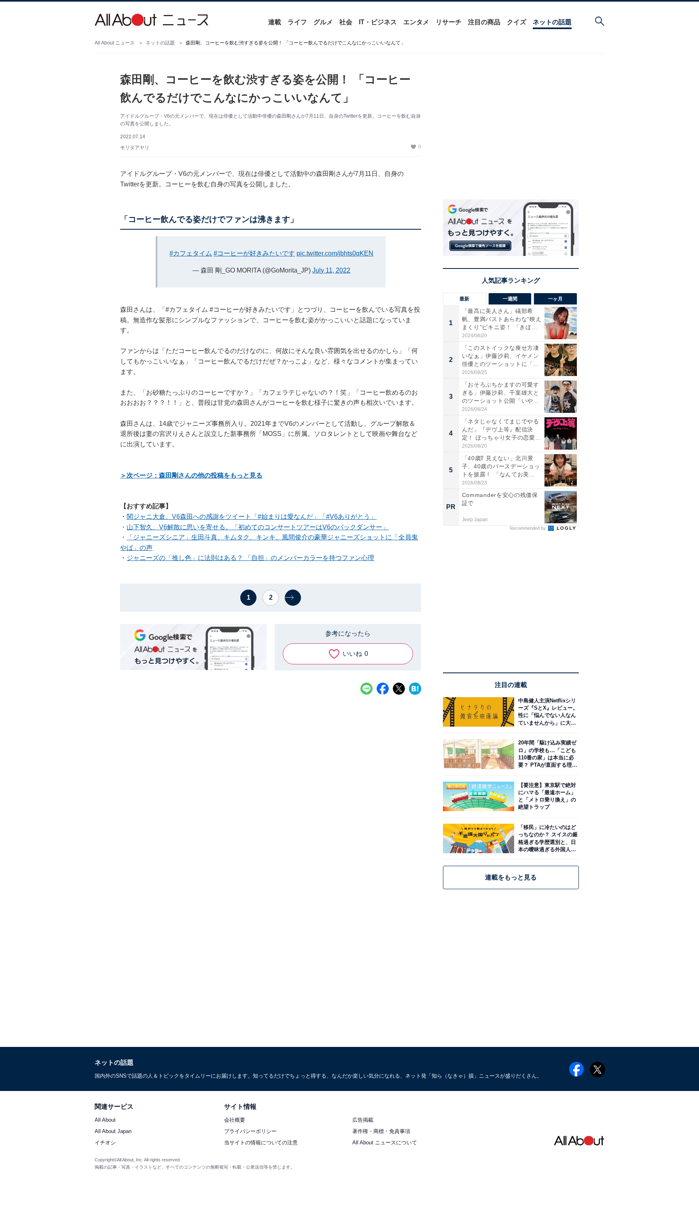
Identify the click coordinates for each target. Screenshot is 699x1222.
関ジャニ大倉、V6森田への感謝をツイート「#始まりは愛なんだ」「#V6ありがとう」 (252, 516)
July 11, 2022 (331, 270)
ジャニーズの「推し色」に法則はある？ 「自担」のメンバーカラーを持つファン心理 (250, 557)
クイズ (516, 22)
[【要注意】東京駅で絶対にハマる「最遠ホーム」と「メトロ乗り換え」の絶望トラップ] (546, 796)
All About (105, 1120)
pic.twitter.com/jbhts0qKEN (335, 253)
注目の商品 (484, 22)
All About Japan (113, 1131)
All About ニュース (115, 43)
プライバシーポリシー (250, 1131)
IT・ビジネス (378, 22)
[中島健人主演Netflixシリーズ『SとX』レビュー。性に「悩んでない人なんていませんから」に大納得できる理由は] (546, 712)
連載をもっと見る (511, 877)
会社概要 (234, 1120)
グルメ (323, 22)
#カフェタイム (190, 253)
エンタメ (416, 22)
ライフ (297, 22)
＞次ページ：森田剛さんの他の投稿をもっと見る (191, 475)
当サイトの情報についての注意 (261, 1143)
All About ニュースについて (384, 1143)
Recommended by (528, 528)
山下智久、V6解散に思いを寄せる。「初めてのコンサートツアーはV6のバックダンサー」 (258, 527)
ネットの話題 (552, 22)
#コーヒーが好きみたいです (254, 253)
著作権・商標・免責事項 (381, 1131)
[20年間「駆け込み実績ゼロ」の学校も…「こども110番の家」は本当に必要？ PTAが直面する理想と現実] (546, 754)
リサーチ (449, 22)
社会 (345, 22)
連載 (274, 22)
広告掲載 (362, 1120)
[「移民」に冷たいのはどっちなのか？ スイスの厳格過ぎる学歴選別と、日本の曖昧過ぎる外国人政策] (546, 838)
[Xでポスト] (399, 689)
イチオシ (105, 1143)
